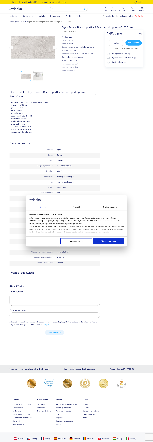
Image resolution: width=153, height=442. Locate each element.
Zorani (70, 40)
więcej (47, 325)
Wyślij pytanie (55, 332)
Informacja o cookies (63, 408)
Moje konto (122, 11)
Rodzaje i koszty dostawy (22, 404)
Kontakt (86, 408)
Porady (58, 425)
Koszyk (141, 11)
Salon (105, 11)
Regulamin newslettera (64, 421)
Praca (85, 418)
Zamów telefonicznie (119, 62)
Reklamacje (17, 411)
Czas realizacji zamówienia (22, 418)
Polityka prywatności (63, 411)
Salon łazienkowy (89, 414)
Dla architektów (18, 425)
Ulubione (133, 11)
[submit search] (83, 8)
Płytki (24, 22)
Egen (71, 37)
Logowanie (41, 404)
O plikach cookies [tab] (110, 207)
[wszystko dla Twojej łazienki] (21, 7)
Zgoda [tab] (42, 207)
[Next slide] (55, 47)
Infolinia (113, 11)
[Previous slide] (11, 47)
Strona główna (15, 22)
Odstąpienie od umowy (21, 414)
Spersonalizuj (75, 241)
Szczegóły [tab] (76, 207)
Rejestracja (41, 408)
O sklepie (86, 404)
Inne (57, 414)
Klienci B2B (16, 421)
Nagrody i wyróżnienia (91, 411)
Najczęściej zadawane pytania (66, 404)
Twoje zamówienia (44, 411)
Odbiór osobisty (18, 408)
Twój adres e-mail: (18, 310)
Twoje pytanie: (16, 291)
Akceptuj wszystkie (108, 241)
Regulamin (59, 418)
